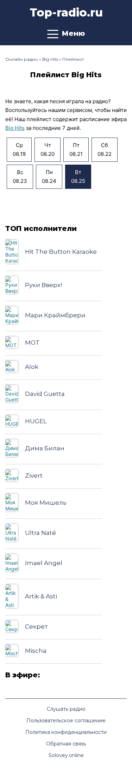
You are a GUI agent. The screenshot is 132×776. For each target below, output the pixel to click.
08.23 (20, 177)
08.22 (105, 150)
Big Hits (15, 128)
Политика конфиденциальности (66, 732)
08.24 (49, 177)
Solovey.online (66, 755)
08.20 (47, 150)
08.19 (19, 150)
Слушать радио (66, 709)
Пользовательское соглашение (66, 720)
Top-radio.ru (66, 12)
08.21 (76, 150)
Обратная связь (66, 744)
